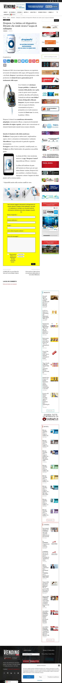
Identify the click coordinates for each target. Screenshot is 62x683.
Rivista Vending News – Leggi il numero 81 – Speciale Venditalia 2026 (46, 455)
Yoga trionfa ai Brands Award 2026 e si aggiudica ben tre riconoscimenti (46, 368)
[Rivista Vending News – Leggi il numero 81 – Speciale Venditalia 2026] (54, 452)
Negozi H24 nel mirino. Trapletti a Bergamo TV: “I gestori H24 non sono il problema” (46, 586)
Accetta (28, 677)
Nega (40, 677)
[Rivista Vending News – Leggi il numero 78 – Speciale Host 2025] (54, 488)
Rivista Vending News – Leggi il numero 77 (45, 502)
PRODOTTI (47, 292)
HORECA (51, 12)
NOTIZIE (19, 12)
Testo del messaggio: (13, 236)
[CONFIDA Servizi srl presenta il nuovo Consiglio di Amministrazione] (54, 553)
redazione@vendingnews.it (13, 669)
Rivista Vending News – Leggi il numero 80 (45, 468)
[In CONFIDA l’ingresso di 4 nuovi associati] (54, 543)
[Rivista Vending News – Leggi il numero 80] (54, 467)
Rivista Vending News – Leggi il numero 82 (45, 443)
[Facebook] (48, 1)
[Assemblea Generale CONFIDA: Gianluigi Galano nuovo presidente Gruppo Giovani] (54, 612)
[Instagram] (50, 1)
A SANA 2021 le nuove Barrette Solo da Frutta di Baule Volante (11, 272)
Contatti (6, 14)
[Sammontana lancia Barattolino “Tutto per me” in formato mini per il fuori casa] (54, 325)
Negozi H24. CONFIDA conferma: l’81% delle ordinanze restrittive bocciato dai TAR (46, 601)
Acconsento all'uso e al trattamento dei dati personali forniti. (13, 258)
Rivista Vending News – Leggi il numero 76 (45, 512)
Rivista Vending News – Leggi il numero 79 (45, 478)
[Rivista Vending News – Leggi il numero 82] (54, 442)
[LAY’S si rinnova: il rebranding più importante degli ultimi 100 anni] (54, 312)
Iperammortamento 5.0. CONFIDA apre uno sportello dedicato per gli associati (46, 532)
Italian (13, 14)
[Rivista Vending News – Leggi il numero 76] (54, 511)
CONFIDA (46, 524)
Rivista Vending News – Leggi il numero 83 (45, 432)
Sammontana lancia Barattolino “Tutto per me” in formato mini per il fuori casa (46, 328)
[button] (59, 665)
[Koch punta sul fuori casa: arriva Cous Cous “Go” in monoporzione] (54, 340)
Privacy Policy (45, 654)
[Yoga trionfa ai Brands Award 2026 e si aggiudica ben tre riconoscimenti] (54, 364)
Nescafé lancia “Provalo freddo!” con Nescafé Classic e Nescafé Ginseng (46, 301)
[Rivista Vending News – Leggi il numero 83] (54, 431)
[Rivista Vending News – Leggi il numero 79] (54, 477)
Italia (8, 17)
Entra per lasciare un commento (10, 284)
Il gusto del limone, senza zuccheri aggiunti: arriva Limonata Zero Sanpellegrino (46, 400)
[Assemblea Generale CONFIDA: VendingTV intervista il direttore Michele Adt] (54, 628)
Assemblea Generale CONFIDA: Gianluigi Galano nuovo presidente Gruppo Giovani (45, 616)
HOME (5, 12)
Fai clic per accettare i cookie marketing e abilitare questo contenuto (50, 249)
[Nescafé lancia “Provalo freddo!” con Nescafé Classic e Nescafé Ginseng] (54, 297)
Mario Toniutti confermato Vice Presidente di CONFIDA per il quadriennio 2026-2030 (46, 571)
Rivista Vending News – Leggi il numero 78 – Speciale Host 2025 (46, 490)
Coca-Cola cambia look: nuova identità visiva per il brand (46, 354)
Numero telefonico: (12, 220)
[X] (55, 1)
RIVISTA (26, 12)
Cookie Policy (39, 680)
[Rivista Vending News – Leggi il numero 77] (54, 501)
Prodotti (13, 17)
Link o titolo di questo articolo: (15, 230)
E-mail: (9, 225)
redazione (5, 30)
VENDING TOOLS (42, 12)
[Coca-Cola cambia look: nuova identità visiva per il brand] (54, 353)
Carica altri (50, 410)
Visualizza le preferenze (53, 677)
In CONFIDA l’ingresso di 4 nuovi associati (46, 544)
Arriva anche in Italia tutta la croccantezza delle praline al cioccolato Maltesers (32, 273)
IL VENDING (12, 12)
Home (4, 17)
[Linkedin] (53, 1)
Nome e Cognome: (12, 214)
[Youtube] (58, 1)
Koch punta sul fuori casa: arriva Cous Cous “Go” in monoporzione (46, 342)
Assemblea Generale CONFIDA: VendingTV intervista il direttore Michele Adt (46, 631)
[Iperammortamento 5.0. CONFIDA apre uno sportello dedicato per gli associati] (54, 530)
